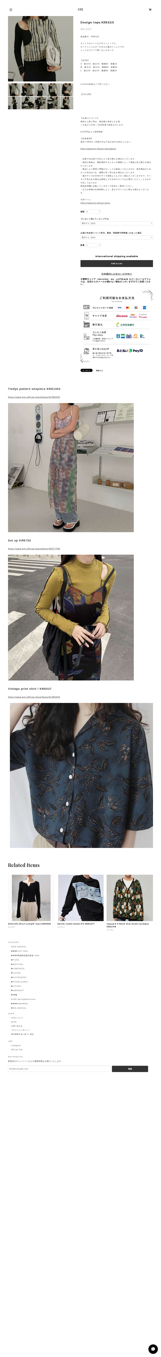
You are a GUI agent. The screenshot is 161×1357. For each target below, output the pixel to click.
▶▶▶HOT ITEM (19, 951)
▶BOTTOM (17, 964)
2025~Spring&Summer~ (23, 999)
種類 (82, 212)
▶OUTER (16, 973)
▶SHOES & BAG (19, 982)
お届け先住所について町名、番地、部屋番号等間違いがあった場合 (111, 233)
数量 (82, 245)
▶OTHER (16, 986)
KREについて (17, 1018)
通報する (99, 371)
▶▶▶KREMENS (19, 1003)
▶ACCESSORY (19, 977)
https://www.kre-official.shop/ (95, 203)
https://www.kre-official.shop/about (98, 149)
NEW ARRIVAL (19, 946)
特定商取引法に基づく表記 (22, 1034)
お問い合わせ (16, 1026)
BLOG (14, 1022)
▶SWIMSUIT (17, 990)
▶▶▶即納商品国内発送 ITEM (25, 955)
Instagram (16, 1045)
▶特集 (14, 995)
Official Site (16, 1049)
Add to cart (116, 263)
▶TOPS (15, 960)
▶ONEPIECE (18, 968)
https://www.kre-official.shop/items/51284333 (34, 397)
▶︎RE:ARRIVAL (18, 1008)
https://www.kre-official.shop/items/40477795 (34, 548)
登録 (130, 1069)
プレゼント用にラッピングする (94, 219)
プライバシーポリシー (20, 1030)
